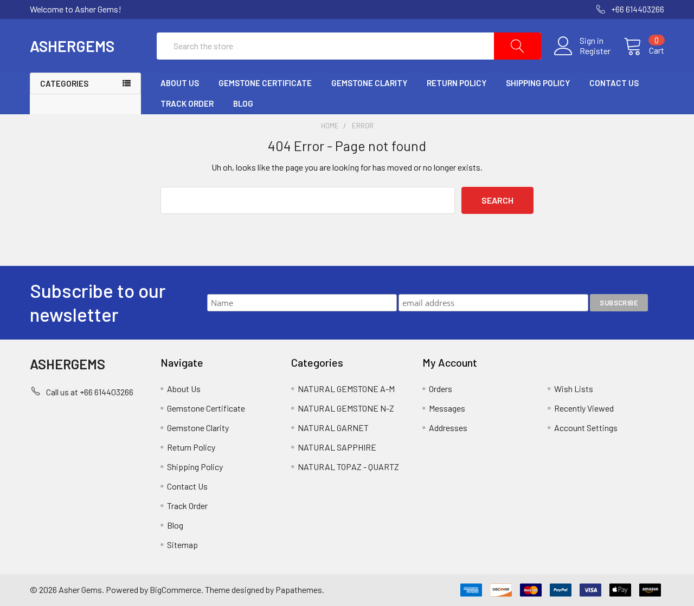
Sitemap (182, 544)
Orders (440, 388)
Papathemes (298, 589)
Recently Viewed (584, 408)
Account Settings (586, 427)
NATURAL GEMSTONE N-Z (346, 408)
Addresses (448, 427)
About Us (179, 83)
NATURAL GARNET (333, 427)
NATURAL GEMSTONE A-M (346, 388)
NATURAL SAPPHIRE (337, 447)
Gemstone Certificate (265, 83)
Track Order (187, 103)
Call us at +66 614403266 (89, 392)
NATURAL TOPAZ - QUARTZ (348, 466)
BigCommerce (175, 589)
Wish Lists (573, 388)
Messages (447, 408)
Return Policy (456, 83)
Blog (243, 103)
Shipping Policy (538, 83)
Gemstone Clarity (369, 83)
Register (595, 51)
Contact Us (614, 83)
